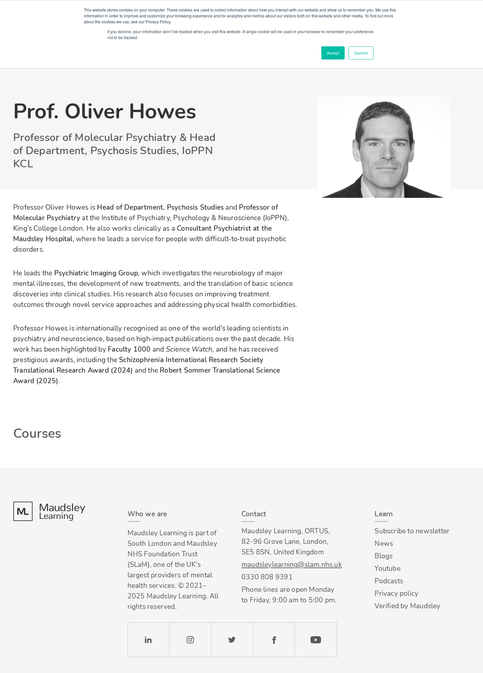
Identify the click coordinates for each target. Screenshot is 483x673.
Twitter (232, 639)
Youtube (387, 568)
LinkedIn (148, 639)
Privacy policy (396, 593)
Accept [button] (333, 53)
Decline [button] (361, 53)
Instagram (190, 639)
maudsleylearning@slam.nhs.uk (289, 564)
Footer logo (49, 511)
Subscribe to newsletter (412, 531)
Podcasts (389, 581)
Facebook (274, 639)
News (384, 543)
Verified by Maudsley (407, 606)
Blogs (384, 556)
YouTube (315, 639)
